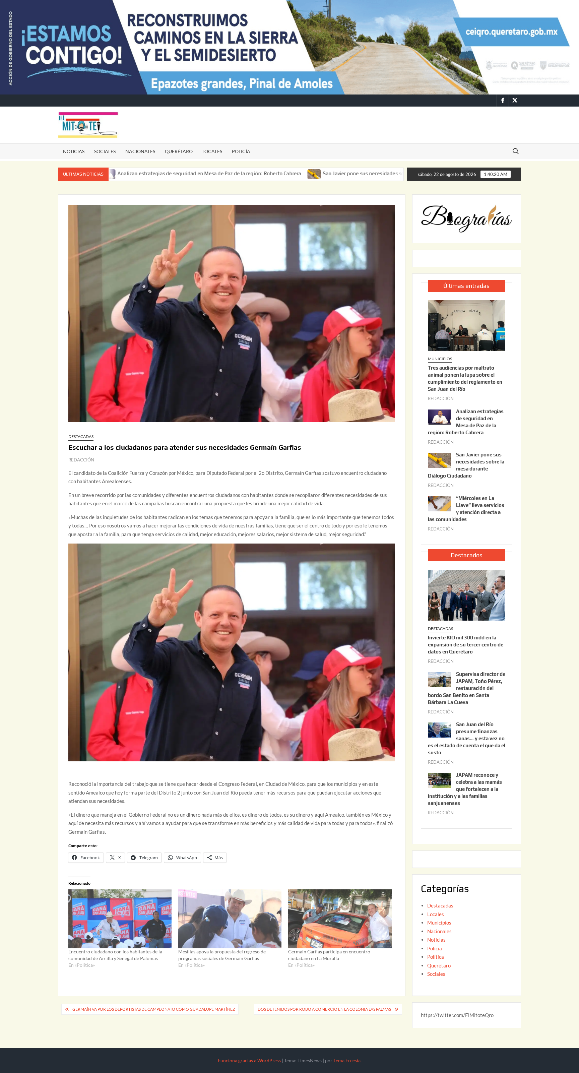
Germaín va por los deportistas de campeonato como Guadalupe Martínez (153, 1009)
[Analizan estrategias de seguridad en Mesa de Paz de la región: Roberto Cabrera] (439, 416)
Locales (212, 151)
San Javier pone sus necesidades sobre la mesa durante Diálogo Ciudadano (349, 173)
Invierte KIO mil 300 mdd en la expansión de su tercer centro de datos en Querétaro (465, 644)
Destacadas (80, 436)
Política (435, 957)
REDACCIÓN (81, 459)
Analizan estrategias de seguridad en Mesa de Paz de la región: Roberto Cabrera (149, 173)
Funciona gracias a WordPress (249, 1060)
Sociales (105, 151)
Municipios (440, 358)
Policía (241, 151)
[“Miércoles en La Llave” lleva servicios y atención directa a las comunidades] (439, 503)
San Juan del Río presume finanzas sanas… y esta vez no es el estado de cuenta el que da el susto (466, 738)
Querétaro (179, 151)
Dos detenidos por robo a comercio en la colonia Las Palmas (324, 1009)
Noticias (73, 151)
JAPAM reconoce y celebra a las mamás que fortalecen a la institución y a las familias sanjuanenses (465, 789)
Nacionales (140, 151)
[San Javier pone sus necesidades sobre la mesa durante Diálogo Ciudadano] (254, 173)
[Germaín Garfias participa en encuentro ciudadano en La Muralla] (339, 918)
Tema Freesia (347, 1060)
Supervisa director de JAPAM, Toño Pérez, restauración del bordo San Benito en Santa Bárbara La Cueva (466, 688)
